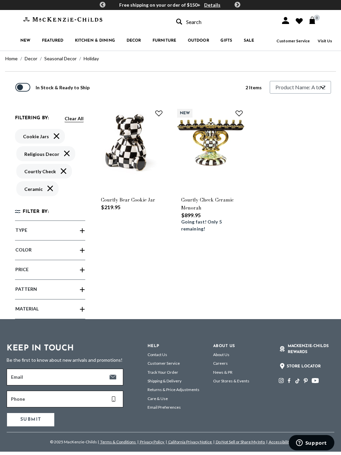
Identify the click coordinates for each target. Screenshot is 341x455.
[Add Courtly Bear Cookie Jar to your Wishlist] (159, 113)
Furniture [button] (164, 41)
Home (11, 58)
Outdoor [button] (198, 41)
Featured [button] (52, 41)
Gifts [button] (226, 41)
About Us (221, 354)
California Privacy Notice (190, 441)
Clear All (74, 118)
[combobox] (222, 22)
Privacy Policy (152, 441)
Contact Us (157, 354)
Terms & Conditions (118, 441)
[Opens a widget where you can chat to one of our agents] (311, 443)
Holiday (91, 58)
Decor (31, 58)
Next (237, 5)
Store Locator (304, 366)
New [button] (25, 41)
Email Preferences (164, 407)
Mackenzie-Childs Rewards (308, 349)
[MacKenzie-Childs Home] (63, 19)
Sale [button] (249, 41)
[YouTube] (315, 380)
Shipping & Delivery (164, 380)
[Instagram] (281, 380)
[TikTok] (297, 381)
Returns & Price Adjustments (173, 389)
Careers (220, 363)
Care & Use (158, 398)
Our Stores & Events (231, 380)
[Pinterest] (306, 380)
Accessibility (279, 441)
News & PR (222, 372)
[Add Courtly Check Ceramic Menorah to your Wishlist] (239, 113)
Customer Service (293, 40)
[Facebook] (289, 380)
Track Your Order (163, 372)
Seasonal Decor (60, 58)
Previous (102, 5)
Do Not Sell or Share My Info (240, 441)
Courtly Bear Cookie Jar (128, 200)
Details (212, 5)
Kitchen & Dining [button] (95, 41)
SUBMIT (30, 419)
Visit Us (325, 40)
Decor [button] (134, 41)
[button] (285, 20)
